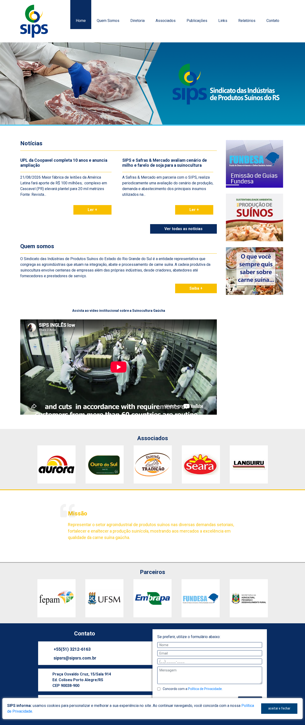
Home (81, 20)
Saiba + (196, 288)
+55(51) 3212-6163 (72, 649)
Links (222, 20)
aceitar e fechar (279, 708)
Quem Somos (108, 20)
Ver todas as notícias (183, 229)
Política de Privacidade (205, 689)
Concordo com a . (193, 689)
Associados (166, 20)
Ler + (92, 209)
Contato (272, 20)
